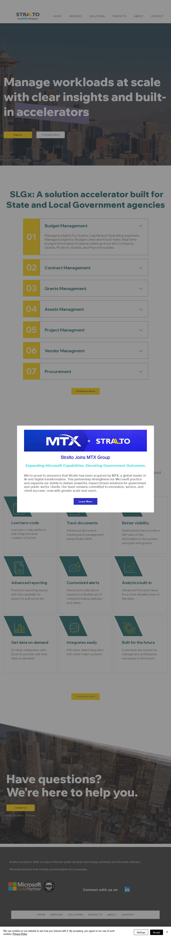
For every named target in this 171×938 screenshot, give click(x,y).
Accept (156, 932)
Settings (141, 932)
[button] (150, 429)
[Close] (167, 932)
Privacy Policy (20, 933)
